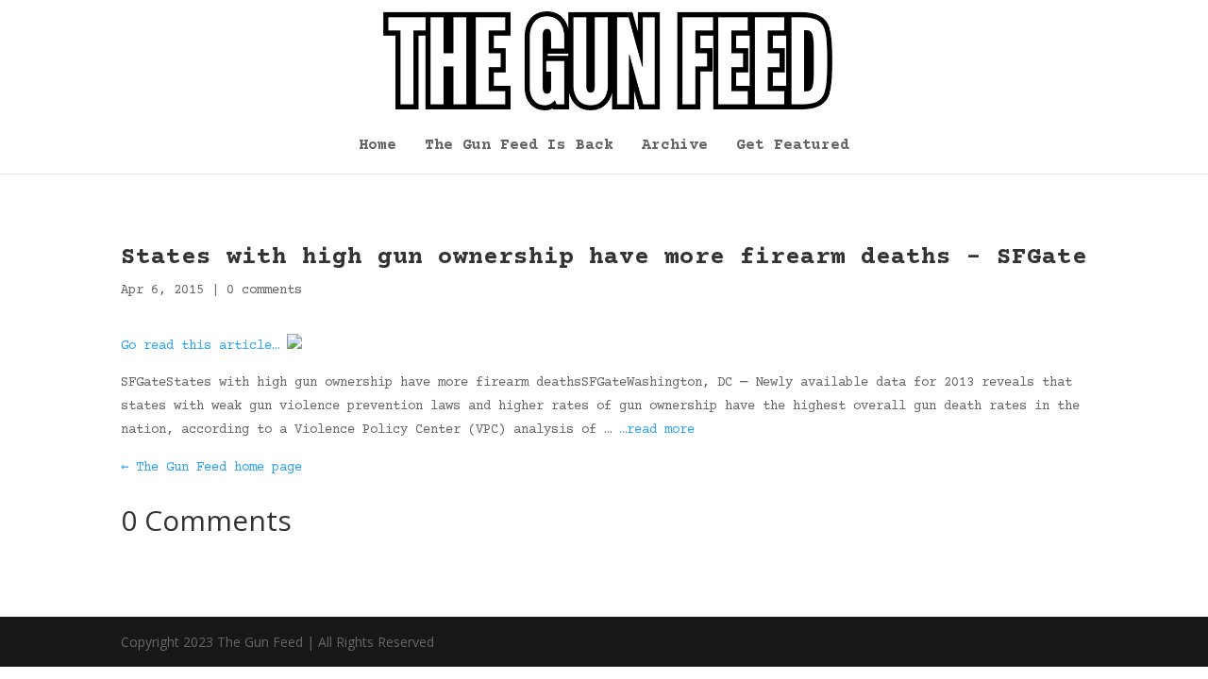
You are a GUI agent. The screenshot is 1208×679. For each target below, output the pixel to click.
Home (377, 146)
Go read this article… (200, 346)
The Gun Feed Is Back (519, 146)
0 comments (264, 290)
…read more (657, 430)
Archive (675, 146)
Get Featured (792, 146)
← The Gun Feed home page (211, 467)
